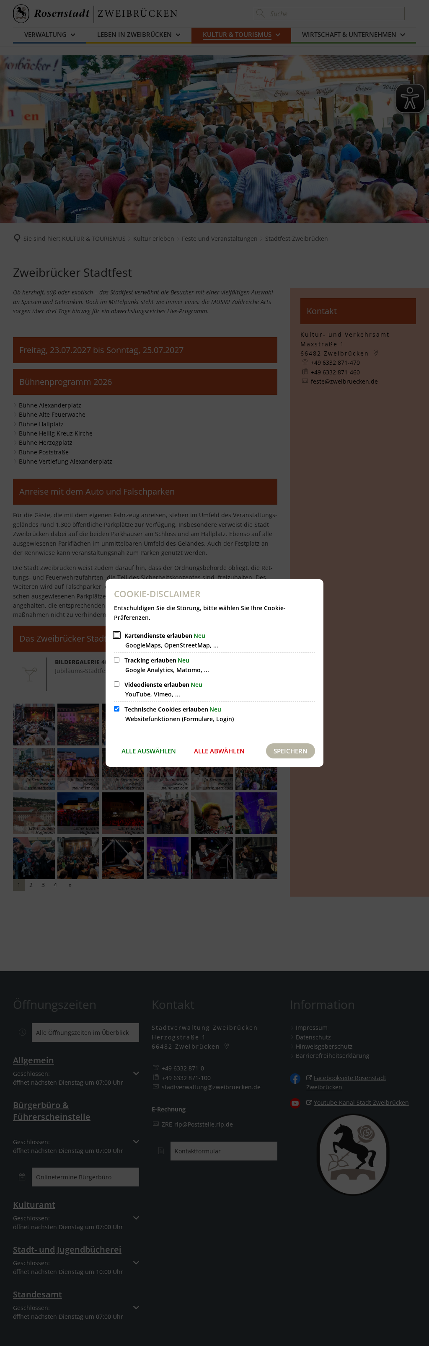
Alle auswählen (148, 751)
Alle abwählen (219, 751)
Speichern (291, 751)
